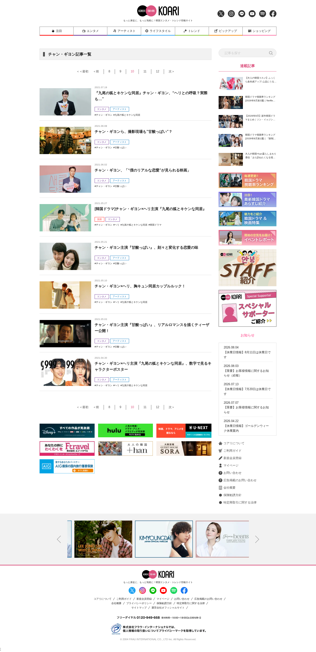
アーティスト (127, 31)
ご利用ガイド (232, 450)
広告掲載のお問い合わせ (240, 480)
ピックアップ (228, 31)
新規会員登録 (232, 458)
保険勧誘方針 (232, 495)
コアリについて (234, 443)
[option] (97, 539)
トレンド (194, 31)
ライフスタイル (160, 31)
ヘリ (117, 225)
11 (144, 71)
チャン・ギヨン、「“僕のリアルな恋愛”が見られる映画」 (143, 170)
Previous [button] (59, 539)
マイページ (231, 465)
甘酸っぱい (120, 147)
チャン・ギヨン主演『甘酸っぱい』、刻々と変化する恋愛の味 (146, 247)
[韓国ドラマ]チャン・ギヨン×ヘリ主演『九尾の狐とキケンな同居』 (150, 209)
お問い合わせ (232, 473)
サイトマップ (139, 607)
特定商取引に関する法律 (240, 502)
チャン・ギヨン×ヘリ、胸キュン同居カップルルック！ (140, 286)
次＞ (172, 71)
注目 (59, 31)
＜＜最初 (82, 71)
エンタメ (93, 31)
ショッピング (262, 31)
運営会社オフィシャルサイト (168, 607)
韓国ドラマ (155, 225)
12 (157, 71)
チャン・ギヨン (104, 115)
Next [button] (257, 539)
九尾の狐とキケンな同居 (127, 115)
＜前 (96, 71)
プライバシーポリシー (139, 603)
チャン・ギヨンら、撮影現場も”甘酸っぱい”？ (133, 132)
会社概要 (229, 487)
